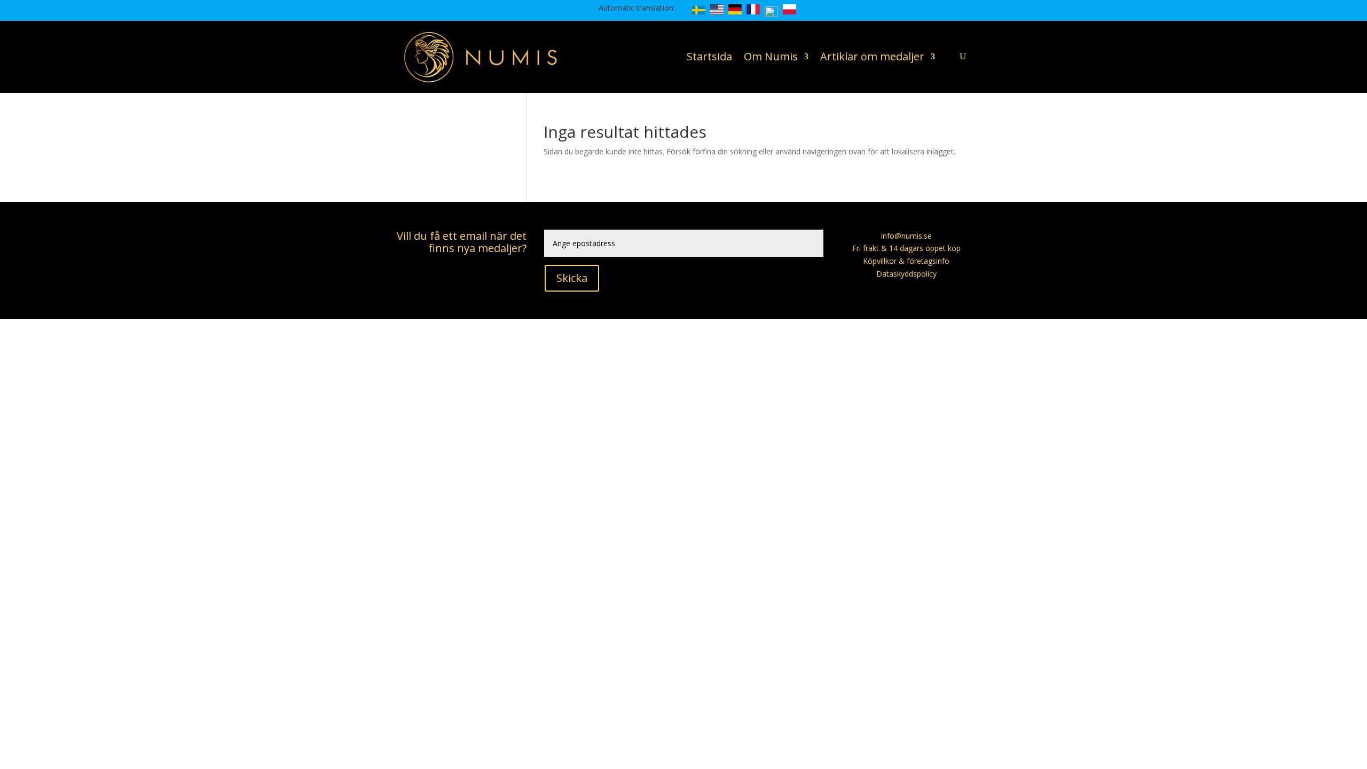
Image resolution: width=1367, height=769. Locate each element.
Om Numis (771, 56)
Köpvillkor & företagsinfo (906, 261)
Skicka (571, 278)
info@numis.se (906, 236)
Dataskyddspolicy (906, 274)
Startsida (709, 56)
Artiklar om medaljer (872, 56)
